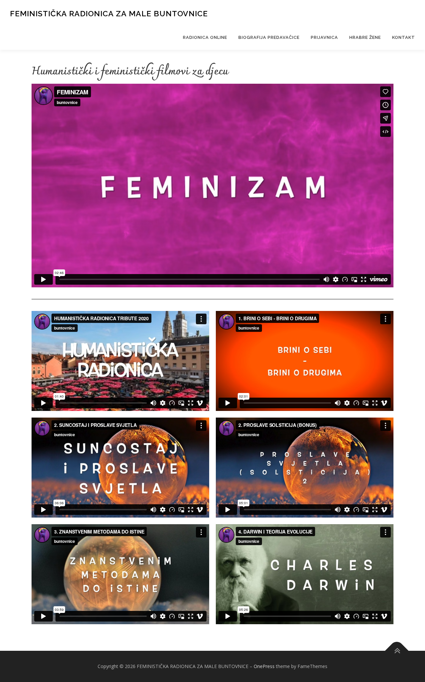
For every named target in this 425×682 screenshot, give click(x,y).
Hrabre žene (365, 37)
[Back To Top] (397, 651)
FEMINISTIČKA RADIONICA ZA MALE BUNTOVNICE (109, 13)
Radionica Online (205, 37)
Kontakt (403, 37)
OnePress (264, 666)
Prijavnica (324, 37)
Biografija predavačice (268, 37)
